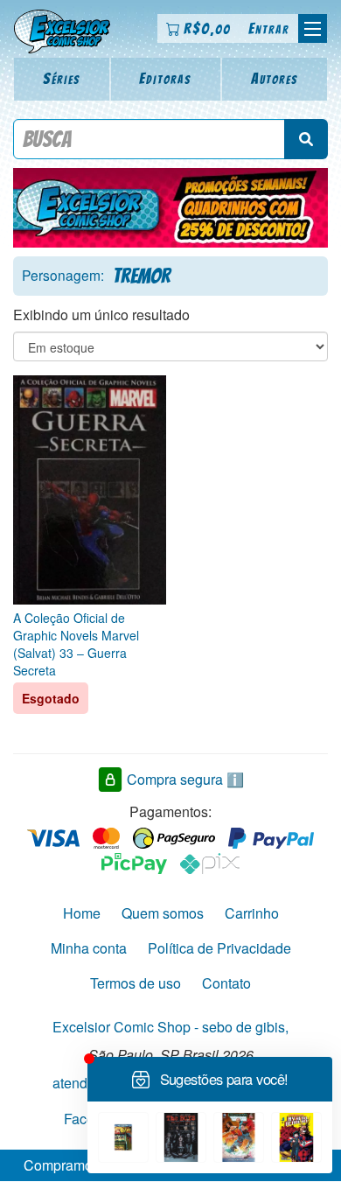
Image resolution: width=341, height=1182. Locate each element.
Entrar (268, 28)
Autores (274, 78)
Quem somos (163, 913)
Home (82, 913)
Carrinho (252, 913)
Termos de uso (135, 983)
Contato (226, 983)
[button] (312, 28)
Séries (61, 78)
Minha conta (89, 948)
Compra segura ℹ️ (185, 779)
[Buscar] (306, 139)
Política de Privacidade (219, 948)
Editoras (165, 78)
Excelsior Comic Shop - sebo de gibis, (170, 1027)
